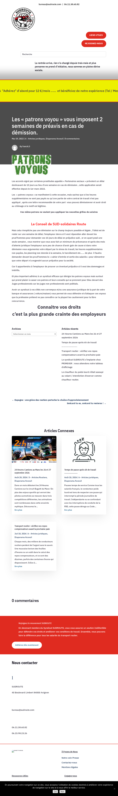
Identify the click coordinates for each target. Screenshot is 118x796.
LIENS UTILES (96, 35)
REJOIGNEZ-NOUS (94, 43)
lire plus (18, 510)
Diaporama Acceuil (54, 138)
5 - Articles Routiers (38, 477)
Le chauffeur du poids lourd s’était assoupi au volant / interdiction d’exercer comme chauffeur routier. (82, 376)
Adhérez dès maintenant (26, 645)
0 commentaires (72, 138)
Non (62, 791)
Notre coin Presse (70, 757)
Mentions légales (70, 767)
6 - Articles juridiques (35, 138)
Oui (55, 791)
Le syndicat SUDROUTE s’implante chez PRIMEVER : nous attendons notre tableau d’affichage (82, 363)
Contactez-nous (69, 762)
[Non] (114, 788)
